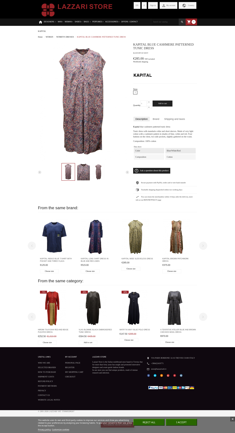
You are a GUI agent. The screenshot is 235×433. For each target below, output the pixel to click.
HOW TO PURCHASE (47, 372)
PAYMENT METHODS (47, 386)
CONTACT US (44, 395)
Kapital (136, 127)
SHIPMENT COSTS (46, 377)
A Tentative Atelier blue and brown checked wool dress (178, 331)
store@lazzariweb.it (158, 369)
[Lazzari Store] (77, 10)
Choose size (49, 271)
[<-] (32, 246)
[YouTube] (168, 375)
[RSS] (161, 375)
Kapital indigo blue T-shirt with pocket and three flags (56, 260)
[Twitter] (155, 375)
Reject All (149, 422)
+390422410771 (157, 363)
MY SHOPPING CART (74, 372)
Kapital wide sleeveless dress (137, 259)
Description (141, 119)
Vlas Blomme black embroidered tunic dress (95, 331)
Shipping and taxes (174, 119)
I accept (181, 422)
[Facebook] (148, 375)
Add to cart (162, 103)
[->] (203, 246)
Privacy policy (44, 429)
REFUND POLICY (45, 381)
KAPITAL (42, 31)
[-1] (149, 107)
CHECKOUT (70, 377)
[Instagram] (181, 375)
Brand (156, 119)
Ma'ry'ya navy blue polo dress (135, 330)
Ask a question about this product (154, 170)
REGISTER (69, 367)
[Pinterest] (174, 375)
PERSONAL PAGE (72, 363)
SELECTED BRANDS (47, 367)
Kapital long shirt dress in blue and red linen (94, 260)
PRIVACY (42, 391)
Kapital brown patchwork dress (175, 260)
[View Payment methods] (172, 387)
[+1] (149, 102)
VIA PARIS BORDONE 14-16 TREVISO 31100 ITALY (173, 358)
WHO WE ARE (44, 363)
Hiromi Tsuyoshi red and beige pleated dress (53, 331)
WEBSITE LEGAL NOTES (49, 400)
